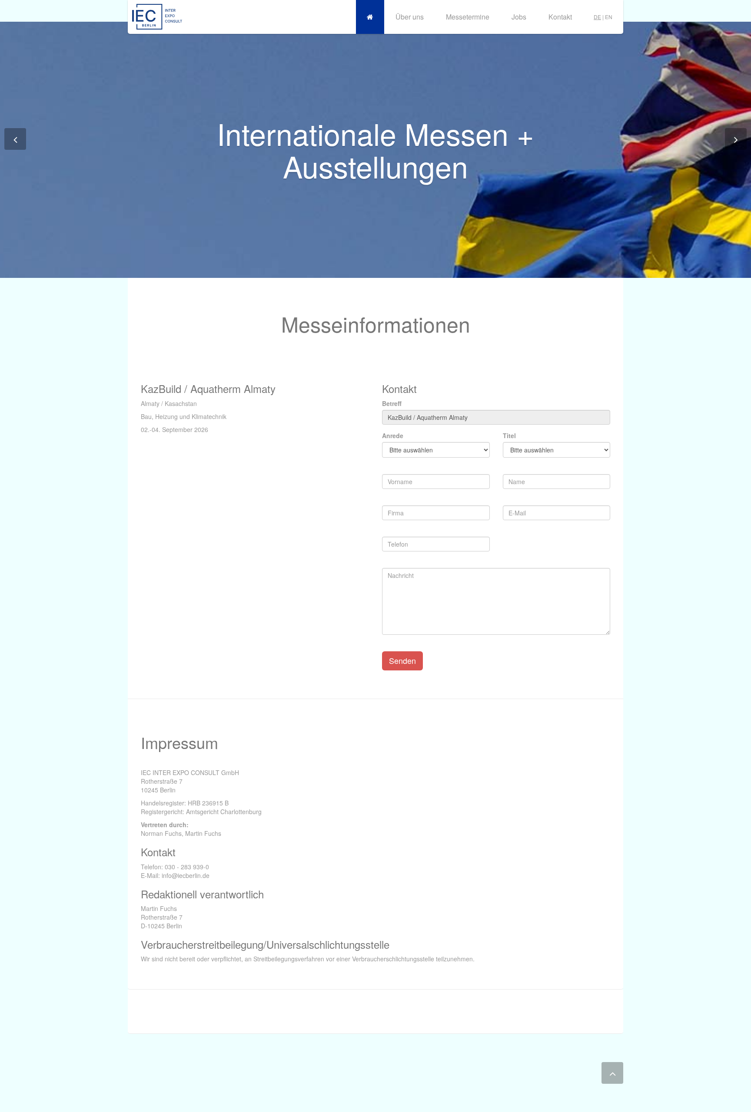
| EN (603, 16)
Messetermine (467, 17)
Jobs (519, 17)
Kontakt (560, 17)
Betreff (392, 403)
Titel (509, 435)
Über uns (409, 17)
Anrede (392, 435)
